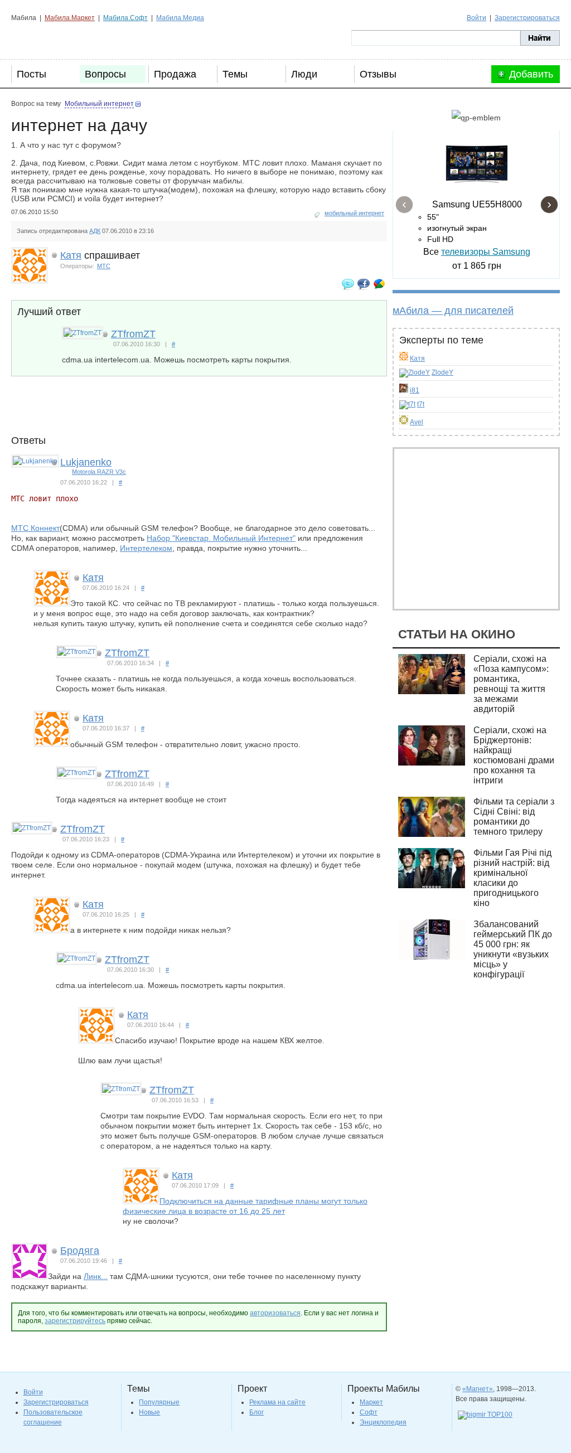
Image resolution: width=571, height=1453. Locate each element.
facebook (363, 284)
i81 (414, 390)
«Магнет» (477, 1389)
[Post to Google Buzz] (379, 284)
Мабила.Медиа (180, 18)
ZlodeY (442, 372)
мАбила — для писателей (453, 310)
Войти (476, 18)
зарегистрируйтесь (75, 1321)
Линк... (96, 1276)
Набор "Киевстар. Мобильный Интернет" (221, 538)
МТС (103, 266)
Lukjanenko (86, 462)
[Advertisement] (214, 410)
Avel (416, 422)
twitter (348, 284)
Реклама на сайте (277, 1402)
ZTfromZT (133, 334)
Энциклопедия (383, 1422)
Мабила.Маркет (70, 18)
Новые (149, 1412)
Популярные (159, 1402)
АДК (94, 230)
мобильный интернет (354, 213)
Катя (417, 358)
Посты (31, 74)
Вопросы (105, 74)
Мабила (67, 38)
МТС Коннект (35, 528)
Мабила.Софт (125, 18)
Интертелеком (146, 548)
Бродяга (79, 1250)
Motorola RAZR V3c (99, 471)
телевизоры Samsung (485, 251)
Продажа (175, 74)
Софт (369, 1412)
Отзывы (378, 74)
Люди (304, 74)
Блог (256, 1412)
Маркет (371, 1402)
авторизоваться (275, 1313)
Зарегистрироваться (527, 18)
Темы (235, 74)
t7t (420, 404)
